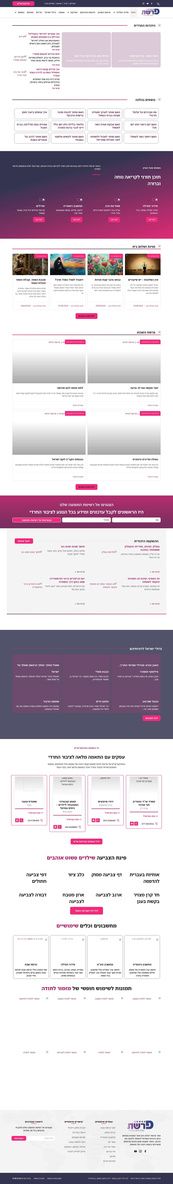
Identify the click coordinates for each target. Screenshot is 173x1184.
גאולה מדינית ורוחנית (145, 459)
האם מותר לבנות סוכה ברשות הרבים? (71, 113)
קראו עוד (56, 49)
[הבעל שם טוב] (136, 698)
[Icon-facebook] (151, 3)
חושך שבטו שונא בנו (73, 546)
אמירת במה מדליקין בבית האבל (32, 126)
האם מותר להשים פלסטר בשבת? (69, 138)
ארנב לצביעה (109, 895)
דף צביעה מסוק (106, 874)
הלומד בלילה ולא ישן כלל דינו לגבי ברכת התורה (68, 126)
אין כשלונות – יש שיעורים (143, 279)
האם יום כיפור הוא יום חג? (144, 126)
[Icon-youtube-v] (147, 3)
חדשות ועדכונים (87, 12)
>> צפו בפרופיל (150, 816)
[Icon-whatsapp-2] (136, 823)
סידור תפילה (123, 12)
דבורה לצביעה (32, 895)
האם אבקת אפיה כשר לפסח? (107, 126)
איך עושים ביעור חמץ (34, 112)
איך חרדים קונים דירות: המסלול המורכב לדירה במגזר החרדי (44, 72)
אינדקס (73, 12)
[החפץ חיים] (86, 698)
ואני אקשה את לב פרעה (144, 388)
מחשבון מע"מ (105, 964)
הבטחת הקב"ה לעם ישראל (67, 459)
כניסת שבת (31, 964)
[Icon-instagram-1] (143, 3)
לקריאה (151, 219)
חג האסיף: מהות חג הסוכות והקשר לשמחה (144, 580)
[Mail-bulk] (132, 823)
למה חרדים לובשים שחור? (46, 54)
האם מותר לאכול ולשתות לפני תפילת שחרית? (105, 138)
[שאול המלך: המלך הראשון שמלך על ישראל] (36, 668)
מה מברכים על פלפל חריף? (145, 113)
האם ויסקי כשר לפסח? (143, 136)
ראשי (133, 12)
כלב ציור (76, 874)
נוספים (21, 12)
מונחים (30, 12)
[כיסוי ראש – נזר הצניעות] (136, 49)
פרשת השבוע (104, 12)
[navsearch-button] (158, 3)
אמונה (61, 12)
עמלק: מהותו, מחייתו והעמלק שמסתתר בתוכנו (142, 548)
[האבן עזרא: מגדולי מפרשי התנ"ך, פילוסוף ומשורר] (136, 668)
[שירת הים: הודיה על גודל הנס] (86, 49)
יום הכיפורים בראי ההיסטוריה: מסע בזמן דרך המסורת (67, 580)
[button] (86, 316)
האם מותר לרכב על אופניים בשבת (36, 138)
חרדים (39, 12)
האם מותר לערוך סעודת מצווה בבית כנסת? (106, 113)
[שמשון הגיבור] (36, 698)
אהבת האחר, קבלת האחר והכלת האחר (31, 281)
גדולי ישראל (50, 12)
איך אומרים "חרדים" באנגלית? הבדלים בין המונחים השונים (44, 35)
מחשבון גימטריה (142, 964)
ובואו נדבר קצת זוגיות (108, 279)
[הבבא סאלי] (86, 668)
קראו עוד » (155, 571)
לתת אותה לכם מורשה (70, 388)
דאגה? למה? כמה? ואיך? (69, 279)
